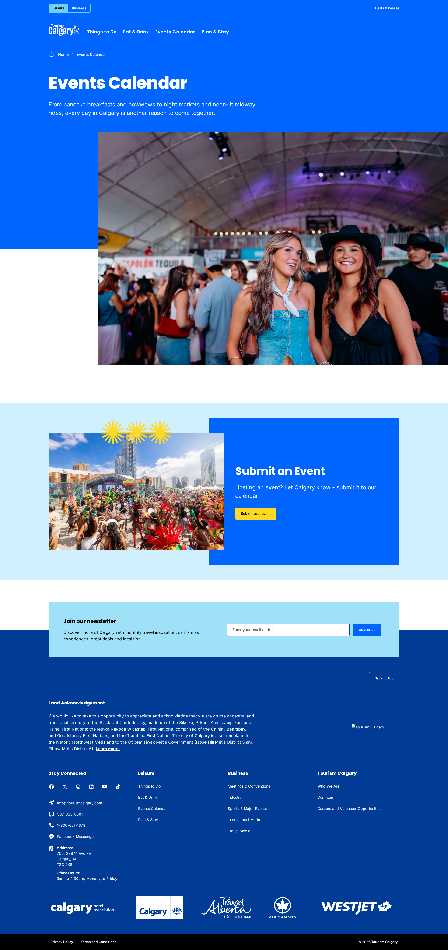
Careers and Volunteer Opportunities (349, 808)
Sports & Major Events (247, 808)
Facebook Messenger (76, 836)
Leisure (58, 8)
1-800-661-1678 (71, 825)
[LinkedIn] (91, 787)
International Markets (246, 819)
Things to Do (102, 31)
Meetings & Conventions (249, 786)
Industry (235, 797)
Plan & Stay (215, 31)
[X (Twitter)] (65, 787)
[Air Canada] (282, 907)
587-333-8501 (70, 814)
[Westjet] (356, 907)
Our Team (325, 797)
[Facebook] (51, 787)
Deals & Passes (387, 8)
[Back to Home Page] (375, 727)
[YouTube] (105, 787)
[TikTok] (118, 787)
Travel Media (239, 831)
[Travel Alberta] (226, 907)
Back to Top (384, 678)
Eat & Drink (136, 31)
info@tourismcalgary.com (79, 803)
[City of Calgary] (159, 907)
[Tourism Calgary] (64, 30)
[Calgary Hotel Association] (83, 907)
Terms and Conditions (98, 942)
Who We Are (328, 786)
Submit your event (256, 514)
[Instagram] (78, 787)
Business (79, 8)
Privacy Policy (61, 942)
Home (63, 54)
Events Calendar (175, 31)
